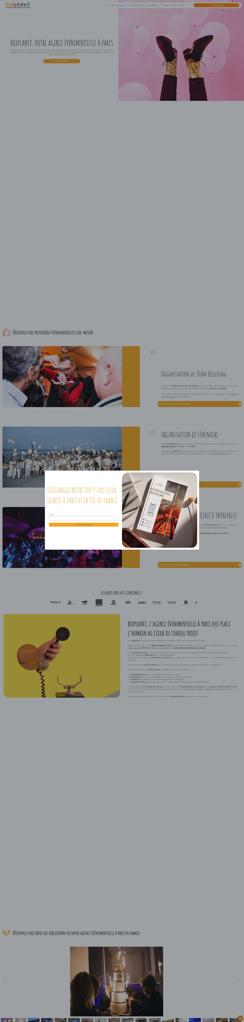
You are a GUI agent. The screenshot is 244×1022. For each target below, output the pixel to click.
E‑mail (51, 515)
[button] (194, 475)
